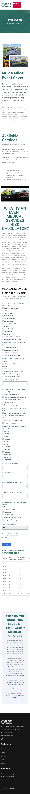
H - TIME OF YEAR (8, 473)
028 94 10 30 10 (8, 732)
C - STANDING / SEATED (10, 380)
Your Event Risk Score (9, 524)
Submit (7, 544)
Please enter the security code (11, 534)
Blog (2, 759)
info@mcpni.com (8, 735)
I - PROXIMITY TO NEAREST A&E (12, 483)
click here (18, 693)
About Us (3, 749)
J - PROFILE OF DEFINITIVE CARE (12, 492)
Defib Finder (16, 3)
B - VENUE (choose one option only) (13, 359)
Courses (3, 752)
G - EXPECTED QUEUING (10, 463)
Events (3, 756)
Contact (3, 763)
